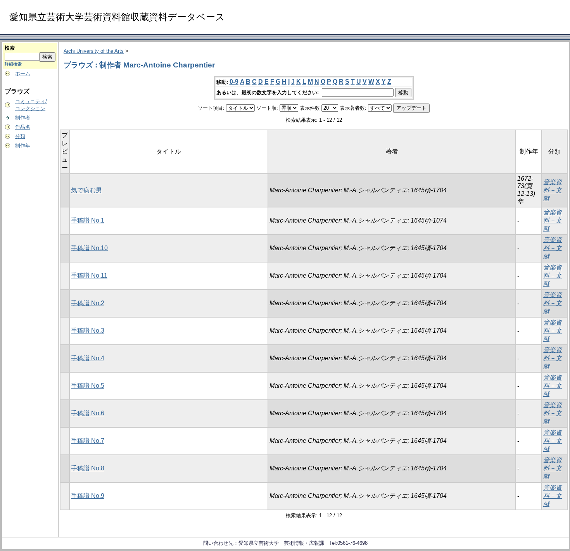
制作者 (22, 118)
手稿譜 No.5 (87, 385)
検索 (10, 48)
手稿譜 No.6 (87, 413)
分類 (20, 136)
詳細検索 (13, 64)
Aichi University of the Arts (94, 51)
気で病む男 (86, 190)
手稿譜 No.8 (87, 468)
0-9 (234, 81)
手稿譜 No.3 (87, 330)
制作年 (22, 146)
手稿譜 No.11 (89, 275)
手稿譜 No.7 (87, 440)
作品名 (22, 127)
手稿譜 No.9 (87, 495)
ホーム (22, 73)
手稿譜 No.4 (87, 358)
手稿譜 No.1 (87, 220)
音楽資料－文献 (552, 190)
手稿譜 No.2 (87, 303)
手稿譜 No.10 (89, 248)
